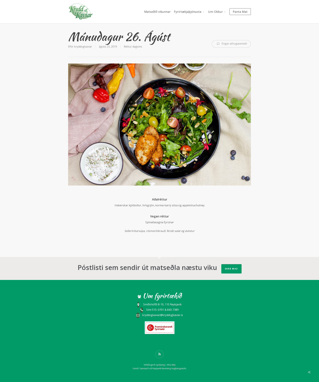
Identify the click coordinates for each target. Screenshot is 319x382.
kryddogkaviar (83, 46)
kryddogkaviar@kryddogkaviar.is (162, 315)
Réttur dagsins (133, 46)
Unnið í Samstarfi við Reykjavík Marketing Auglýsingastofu (159, 368)
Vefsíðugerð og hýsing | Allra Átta (159, 364)
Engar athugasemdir (234, 43)
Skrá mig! (231, 268)
